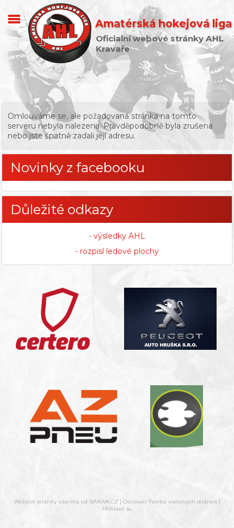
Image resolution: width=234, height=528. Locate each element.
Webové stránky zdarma (46, 501)
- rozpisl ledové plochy (117, 251)
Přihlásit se (117, 508)
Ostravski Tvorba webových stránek (170, 501)
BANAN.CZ (103, 501)
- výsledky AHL (117, 236)
